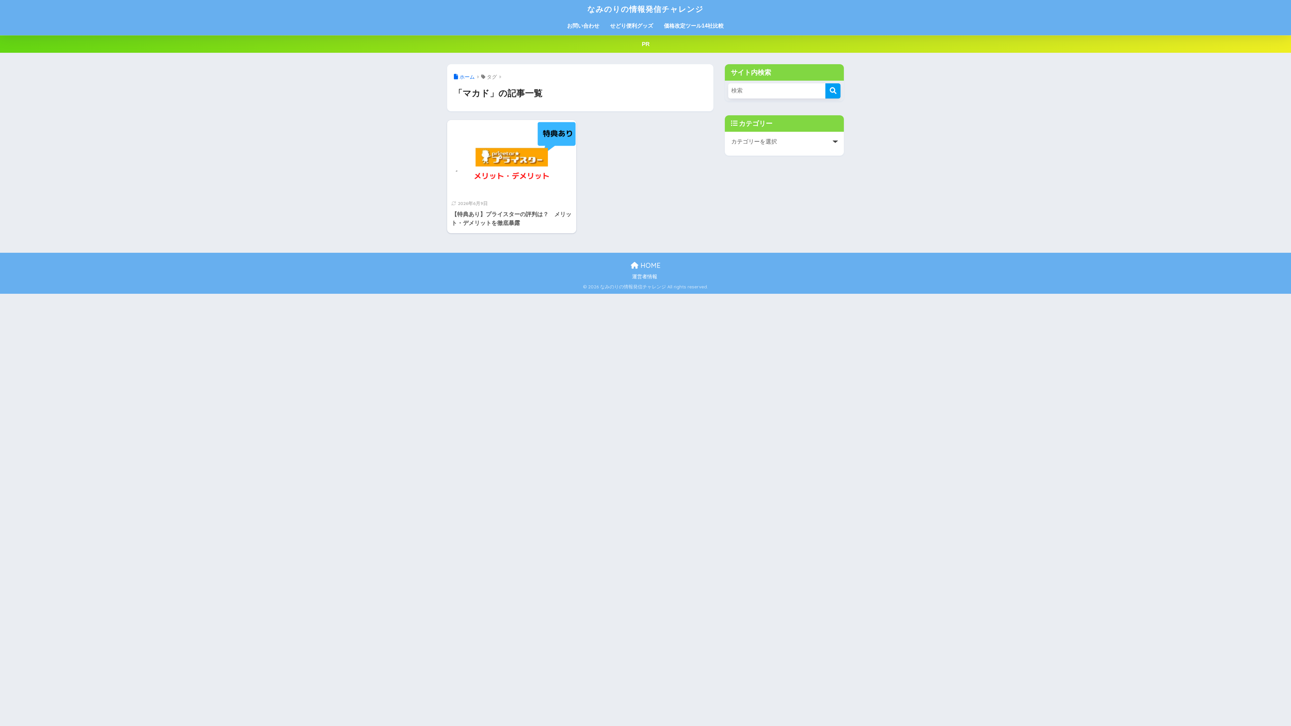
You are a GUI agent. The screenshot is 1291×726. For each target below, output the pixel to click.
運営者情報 (644, 276)
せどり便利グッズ (631, 26)
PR (646, 44)
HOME (649, 265)
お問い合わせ (583, 26)
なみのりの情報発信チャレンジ (645, 9)
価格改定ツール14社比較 (694, 26)
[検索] (832, 90)
